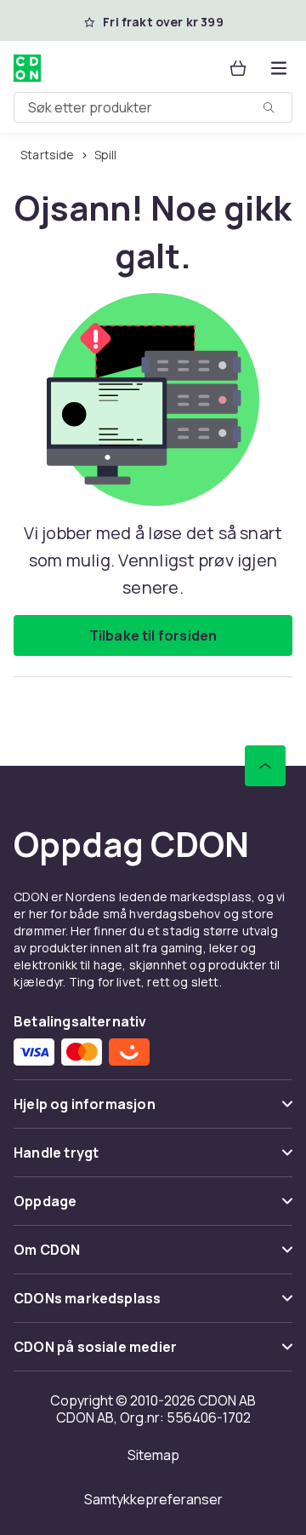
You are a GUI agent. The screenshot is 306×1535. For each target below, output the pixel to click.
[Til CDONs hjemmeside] (29, 68)
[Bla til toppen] (265, 765)
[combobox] (153, 107)
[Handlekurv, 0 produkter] (238, 68)
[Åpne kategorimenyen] (278, 68)
